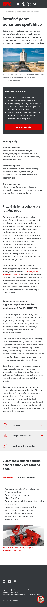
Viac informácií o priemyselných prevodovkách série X (18, 549)
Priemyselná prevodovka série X (20, 273)
